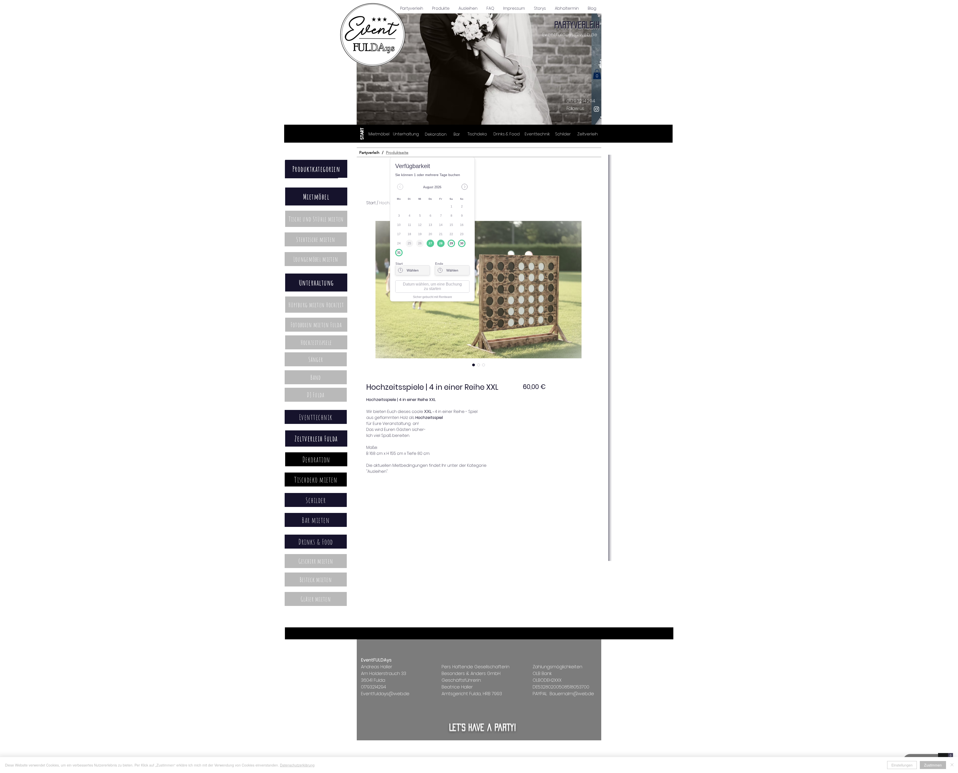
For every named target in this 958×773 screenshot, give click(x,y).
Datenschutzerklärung (297, 765)
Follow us (575, 108)
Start (371, 203)
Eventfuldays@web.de (570, 34)
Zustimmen (933, 765)
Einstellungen (902, 765)
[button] (479, 69)
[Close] (952, 765)
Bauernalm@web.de (572, 693)
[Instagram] (596, 108)
